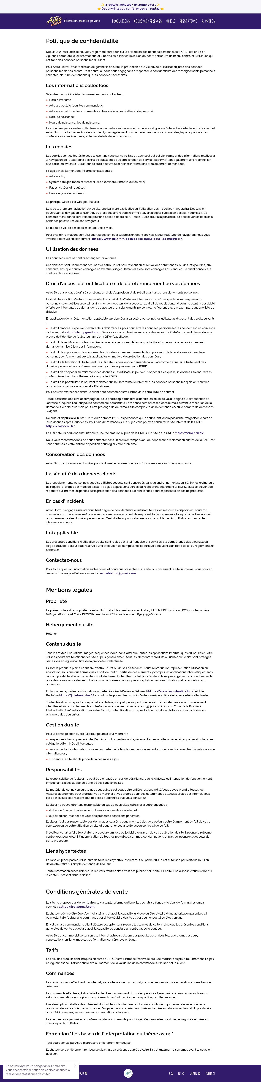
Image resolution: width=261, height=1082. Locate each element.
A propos (208, 21)
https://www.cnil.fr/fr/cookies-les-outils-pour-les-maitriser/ (137, 239)
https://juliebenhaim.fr (76, 695)
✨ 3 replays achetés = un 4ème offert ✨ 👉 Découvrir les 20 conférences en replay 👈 (130, 6)
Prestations (188, 20)
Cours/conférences (148, 20)
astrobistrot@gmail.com (82, 332)
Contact (210, 1073)
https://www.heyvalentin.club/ (171, 691)
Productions (121, 20)
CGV (171, 1073)
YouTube (82, 1073)
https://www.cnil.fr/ (60, 426)
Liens (181, 1073)
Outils (170, 20)
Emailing (194, 1073)
